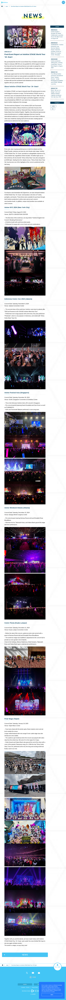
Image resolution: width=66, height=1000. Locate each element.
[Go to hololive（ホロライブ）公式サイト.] (2, 6)
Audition (25, 984)
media (53, 106)
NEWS (25, 955)
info (53, 109)
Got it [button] (52, 994)
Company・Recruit (25, 987)
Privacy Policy (35, 987)
